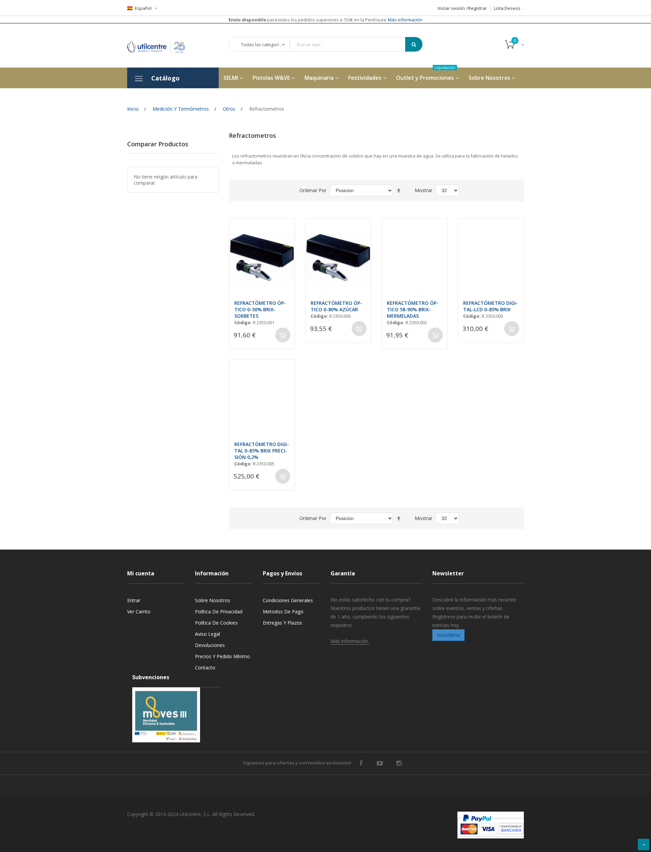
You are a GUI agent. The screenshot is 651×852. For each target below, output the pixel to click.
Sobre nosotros (212, 600)
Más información (404, 20)
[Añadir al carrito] (282, 335)
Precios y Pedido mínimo (222, 656)
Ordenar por (313, 190)
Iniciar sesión (451, 8)
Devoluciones (210, 645)
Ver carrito (139, 611)
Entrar (133, 600)
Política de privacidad (218, 611)
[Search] (413, 44)
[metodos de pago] (490, 825)
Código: (243, 322)
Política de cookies (216, 622)
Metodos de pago (283, 611)
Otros (229, 109)
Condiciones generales (288, 600)
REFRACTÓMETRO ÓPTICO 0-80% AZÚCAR (336, 306)
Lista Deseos (507, 8)
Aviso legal (207, 634)
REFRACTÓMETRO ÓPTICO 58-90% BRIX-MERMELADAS (412, 309)
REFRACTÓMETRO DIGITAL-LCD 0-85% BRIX (490, 306)
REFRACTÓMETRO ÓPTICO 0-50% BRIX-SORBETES (260, 309)
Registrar (477, 8)
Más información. (350, 641)
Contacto (205, 667)
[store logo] (161, 45)
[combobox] (352, 44)
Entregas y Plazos (282, 622)
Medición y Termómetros (181, 109)
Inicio (133, 109)
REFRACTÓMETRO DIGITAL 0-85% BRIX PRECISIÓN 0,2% (261, 450)
